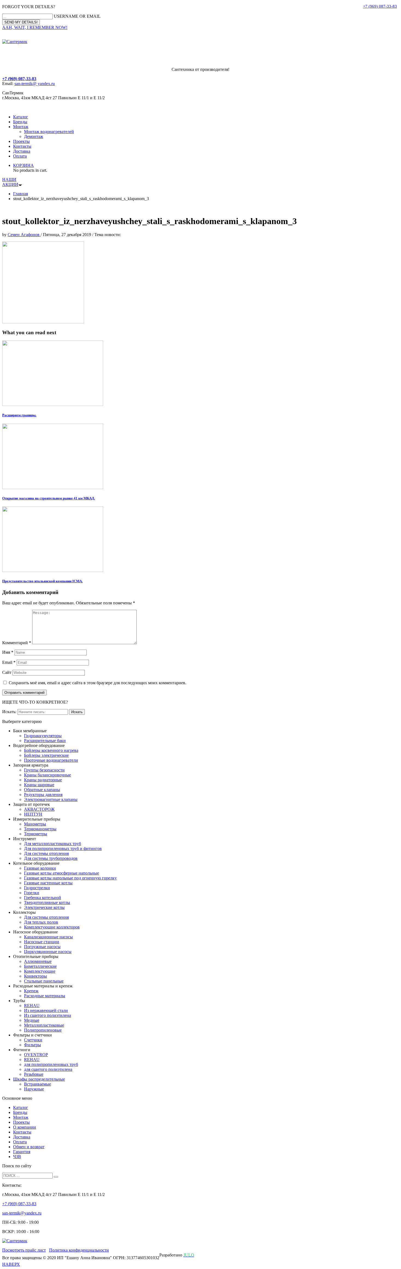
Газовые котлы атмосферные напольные (61, 873)
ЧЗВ (17, 1156)
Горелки (31, 892)
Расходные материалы (44, 995)
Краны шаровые (39, 784)
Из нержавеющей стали (46, 1010)
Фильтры (32, 1044)
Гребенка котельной (42, 897)
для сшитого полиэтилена (48, 1069)
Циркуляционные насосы (47, 951)
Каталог (20, 116)
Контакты (22, 146)
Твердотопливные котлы (47, 902)
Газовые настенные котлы (48, 883)
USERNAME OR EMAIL (77, 16)
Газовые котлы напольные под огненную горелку (70, 878)
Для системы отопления (46, 853)
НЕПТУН (33, 814)
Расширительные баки (45, 740)
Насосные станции (41, 941)
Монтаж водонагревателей (49, 131)
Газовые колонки (40, 868)
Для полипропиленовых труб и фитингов (63, 848)
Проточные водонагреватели (51, 760)
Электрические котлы (44, 907)
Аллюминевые (38, 961)
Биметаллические (40, 966)
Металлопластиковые (44, 1025)
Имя (7, 652)
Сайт (6, 672)
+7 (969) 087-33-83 (380, 6)
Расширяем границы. (19, 415)
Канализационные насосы (48, 937)
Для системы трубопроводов (50, 858)
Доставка (21, 151)
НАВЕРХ (11, 1264)
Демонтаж (33, 136)
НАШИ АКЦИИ (10, 182)
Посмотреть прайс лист (24, 1250)
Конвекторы (35, 976)
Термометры (35, 833)
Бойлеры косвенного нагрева (51, 750)
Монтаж (20, 126)
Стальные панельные (44, 981)
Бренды (20, 121)
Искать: (9, 711)
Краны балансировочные (47, 775)
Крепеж (31, 990)
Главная (20, 193)
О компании (24, 1127)
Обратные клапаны (42, 789)
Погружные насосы (42, 946)
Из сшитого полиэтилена (47, 1015)
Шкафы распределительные (39, 1079)
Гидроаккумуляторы (43, 735)
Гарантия (21, 1151)
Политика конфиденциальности (79, 1250)
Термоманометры (40, 829)
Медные (31, 1020)
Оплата (20, 156)
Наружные (34, 1089)
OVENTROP (36, 1054)
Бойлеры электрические (46, 755)
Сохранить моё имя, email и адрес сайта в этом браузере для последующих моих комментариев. (97, 682)
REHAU (32, 1005)
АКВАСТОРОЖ (39, 809)
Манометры (35, 824)
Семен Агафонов (24, 234)
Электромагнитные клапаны (50, 799)
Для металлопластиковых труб (52, 843)
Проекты (21, 141)
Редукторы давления (43, 794)
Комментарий (16, 642)
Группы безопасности (44, 770)
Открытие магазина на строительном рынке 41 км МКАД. (48, 498)
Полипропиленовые (43, 1030)
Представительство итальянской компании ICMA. (42, 581)
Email (9, 662)
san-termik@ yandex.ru (34, 83)
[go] (56, 1177)
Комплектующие (39, 971)
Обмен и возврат (28, 1146)
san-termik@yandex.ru (21, 1213)
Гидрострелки (37, 887)
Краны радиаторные (43, 779)
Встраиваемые (37, 1084)
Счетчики (33, 1040)
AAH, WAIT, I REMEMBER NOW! (34, 27)
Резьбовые (33, 1074)
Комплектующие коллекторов (52, 927)
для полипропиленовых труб (51, 1064)
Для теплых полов (41, 922)
